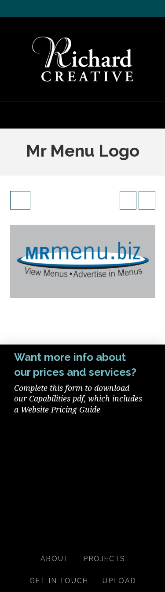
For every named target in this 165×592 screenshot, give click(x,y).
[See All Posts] (20, 200)
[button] (83, 114)
